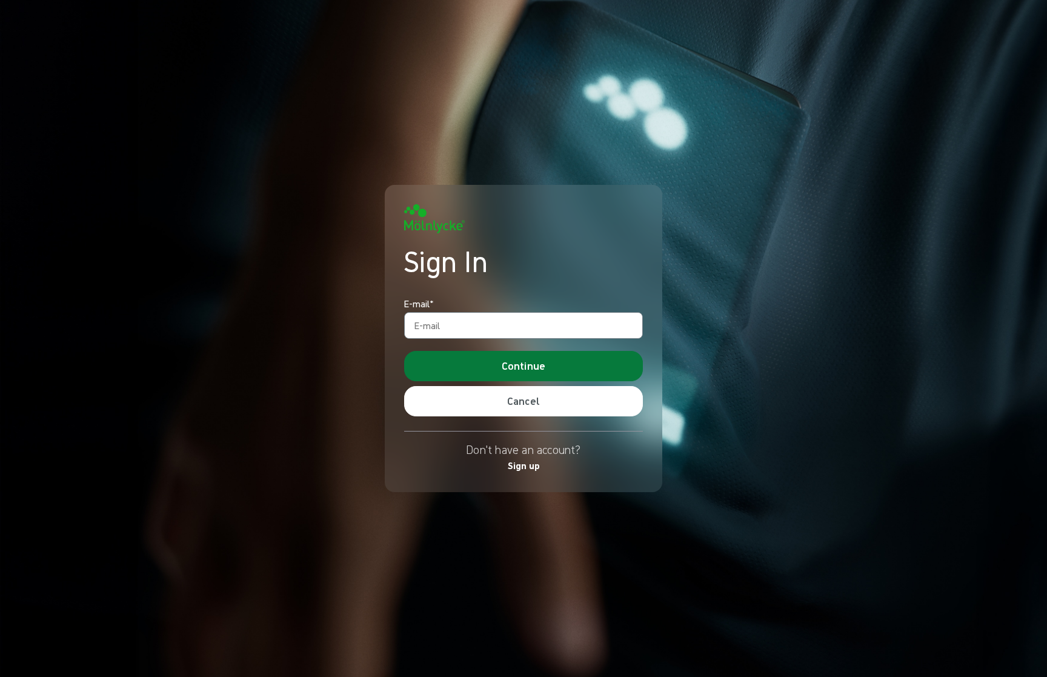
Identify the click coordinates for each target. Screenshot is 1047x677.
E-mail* (419, 304)
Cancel (523, 401)
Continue (523, 366)
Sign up (524, 465)
